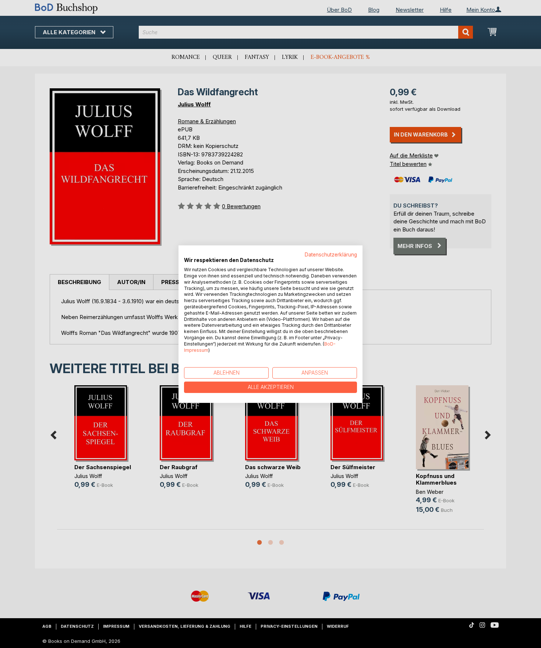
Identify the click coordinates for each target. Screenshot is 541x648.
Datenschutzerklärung (331, 254)
